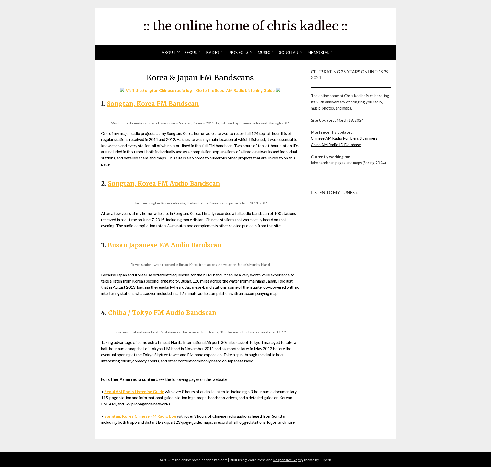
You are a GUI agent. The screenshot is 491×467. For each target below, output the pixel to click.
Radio (212, 52)
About (169, 52)
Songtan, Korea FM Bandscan (153, 104)
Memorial (318, 52)
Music (264, 52)
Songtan (288, 52)
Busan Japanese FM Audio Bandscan (164, 245)
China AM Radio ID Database (336, 144)
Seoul (191, 52)
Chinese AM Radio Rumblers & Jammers (344, 138)
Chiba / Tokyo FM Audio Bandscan (162, 313)
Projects (238, 52)
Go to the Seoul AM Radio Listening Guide (235, 90)
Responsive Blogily (288, 460)
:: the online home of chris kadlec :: (245, 26)
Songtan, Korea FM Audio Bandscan (164, 184)
